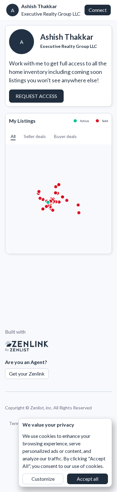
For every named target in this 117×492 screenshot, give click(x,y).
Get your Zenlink (27, 374)
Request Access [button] (36, 96)
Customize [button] (43, 479)
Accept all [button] (87, 479)
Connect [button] (98, 10)
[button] (13, 136)
